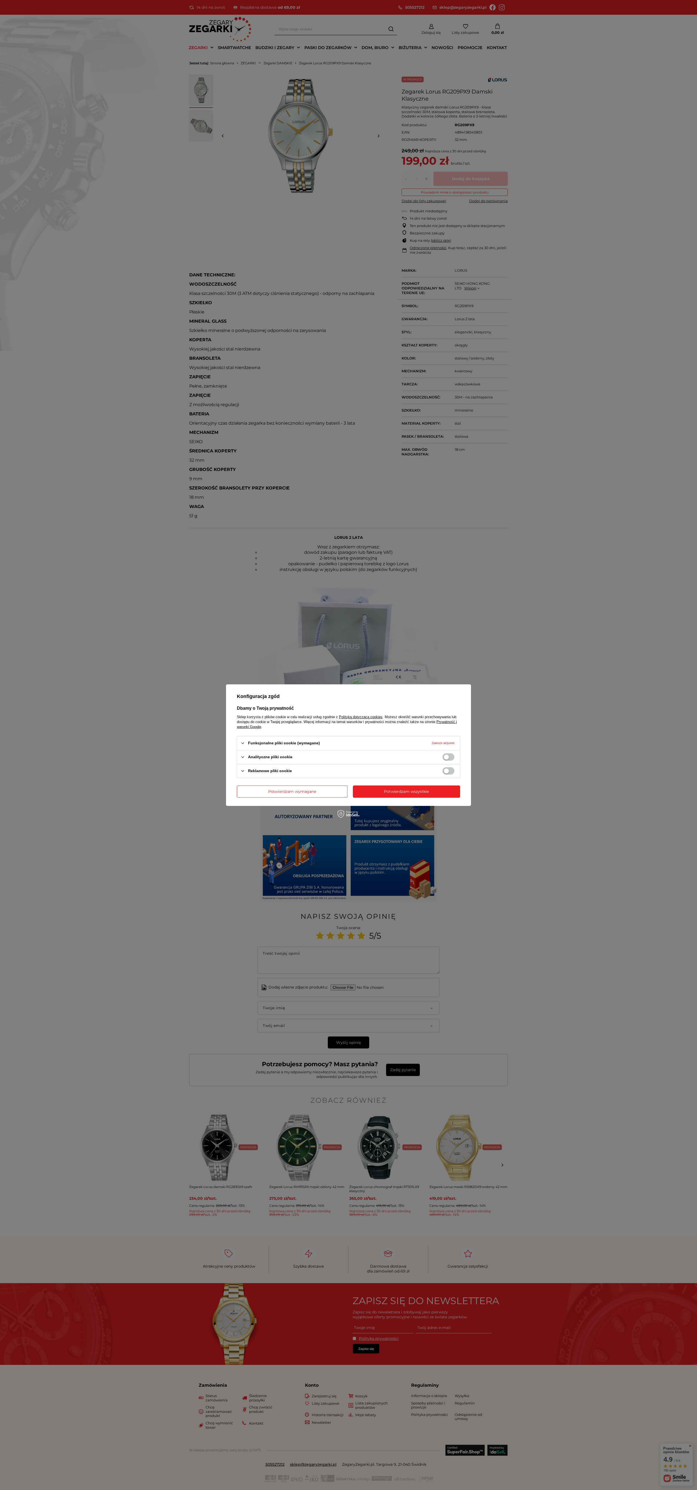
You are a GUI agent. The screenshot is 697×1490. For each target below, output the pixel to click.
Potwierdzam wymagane (292, 791)
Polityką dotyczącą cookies (361, 717)
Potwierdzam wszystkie (406, 791)
